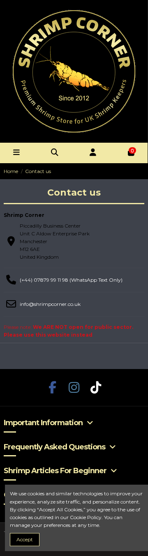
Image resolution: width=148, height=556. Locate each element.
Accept (24, 539)
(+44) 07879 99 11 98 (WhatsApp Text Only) (71, 280)
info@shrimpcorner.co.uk (50, 304)
